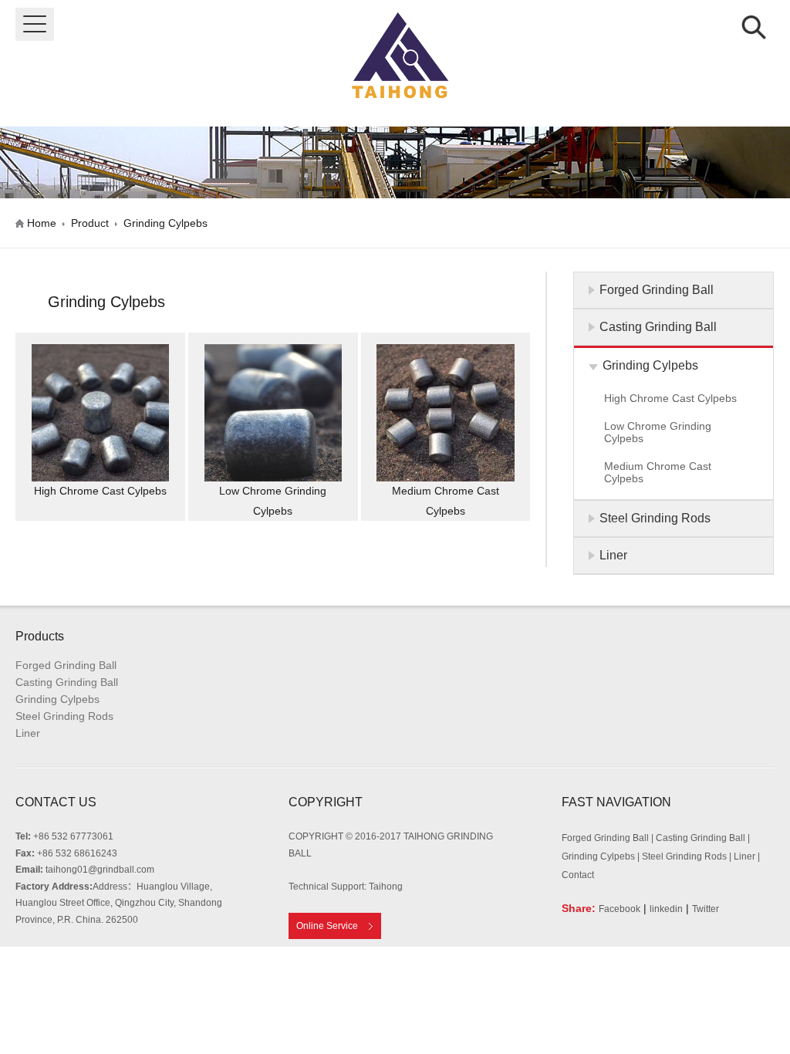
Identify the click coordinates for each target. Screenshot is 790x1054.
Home (41, 223)
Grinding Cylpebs (165, 223)
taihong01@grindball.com (100, 869)
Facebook (619, 909)
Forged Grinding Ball (65, 665)
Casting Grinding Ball (66, 682)
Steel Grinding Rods (64, 716)
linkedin (666, 909)
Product (90, 223)
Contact (578, 875)
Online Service (327, 926)
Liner (27, 733)
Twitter (705, 909)
